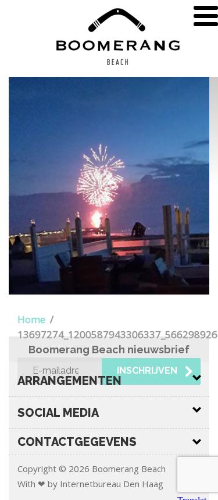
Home (31, 319)
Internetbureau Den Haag (111, 484)
